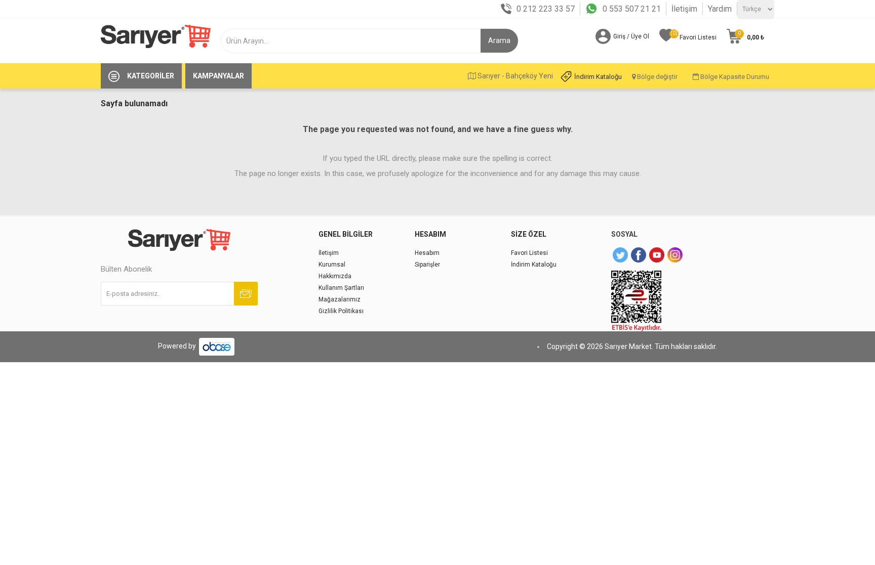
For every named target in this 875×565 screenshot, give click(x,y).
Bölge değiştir (656, 76)
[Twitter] (620, 255)
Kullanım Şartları (341, 287)
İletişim (684, 9)
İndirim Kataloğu (598, 76)
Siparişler (427, 264)
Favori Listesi (529, 252)
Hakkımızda (335, 276)
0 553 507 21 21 (632, 9)
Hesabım (427, 252)
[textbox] (354, 41)
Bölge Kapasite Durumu (734, 76)
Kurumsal (332, 264)
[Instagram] (675, 255)
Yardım (720, 9)
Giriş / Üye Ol (631, 36)
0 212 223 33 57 (545, 9)
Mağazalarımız (340, 299)
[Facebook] (638, 255)
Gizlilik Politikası (341, 311)
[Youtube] (656, 255)
